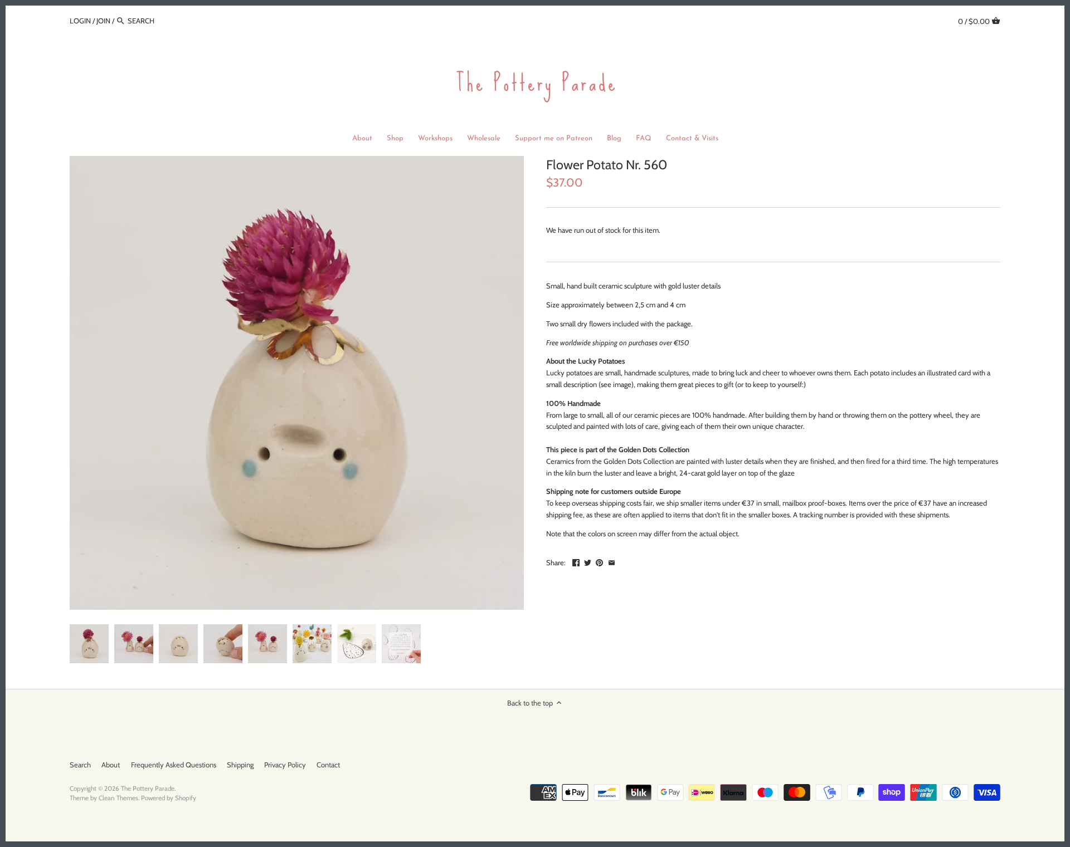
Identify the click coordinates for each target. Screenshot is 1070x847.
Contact (328, 764)
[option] (89, 643)
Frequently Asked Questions (173, 764)
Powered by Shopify (168, 798)
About (110, 764)
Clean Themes (118, 798)
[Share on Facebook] (576, 561)
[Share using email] (611, 561)
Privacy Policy (285, 764)
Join (103, 20)
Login (80, 20)
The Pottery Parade (147, 788)
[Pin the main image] (599, 561)
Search (80, 764)
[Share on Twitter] (587, 561)
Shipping (240, 764)
